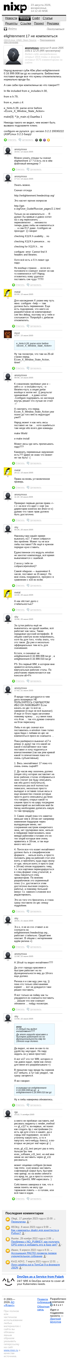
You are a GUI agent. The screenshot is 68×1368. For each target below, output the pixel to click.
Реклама (53, 23)
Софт (36, 18)
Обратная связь (43, 1308)
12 (8, 924)
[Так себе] (40, 139)
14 (8, 1022)
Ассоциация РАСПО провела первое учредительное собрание (34, 1255)
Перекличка (18, 1221)
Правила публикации (44, 1301)
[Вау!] (48, 139)
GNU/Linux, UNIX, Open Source (20, 40)
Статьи (48, 18)
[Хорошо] (44, 139)
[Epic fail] (36, 139)
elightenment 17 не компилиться (30, 36)
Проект (39, 23)
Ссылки (25, 23)
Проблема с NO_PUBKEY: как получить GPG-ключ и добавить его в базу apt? (35, 1243)
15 (8, 1118)
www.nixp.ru (11, 1350)
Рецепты (11, 23)
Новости (11, 18)
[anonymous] (13, 63)
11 (8, 694)
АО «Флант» (9, 1304)
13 (8, 960)
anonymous (32, 47)
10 (8, 623)
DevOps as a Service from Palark (40, 1276)
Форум (24, 18)
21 (30, 1222)
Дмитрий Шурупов (55, 1320)
